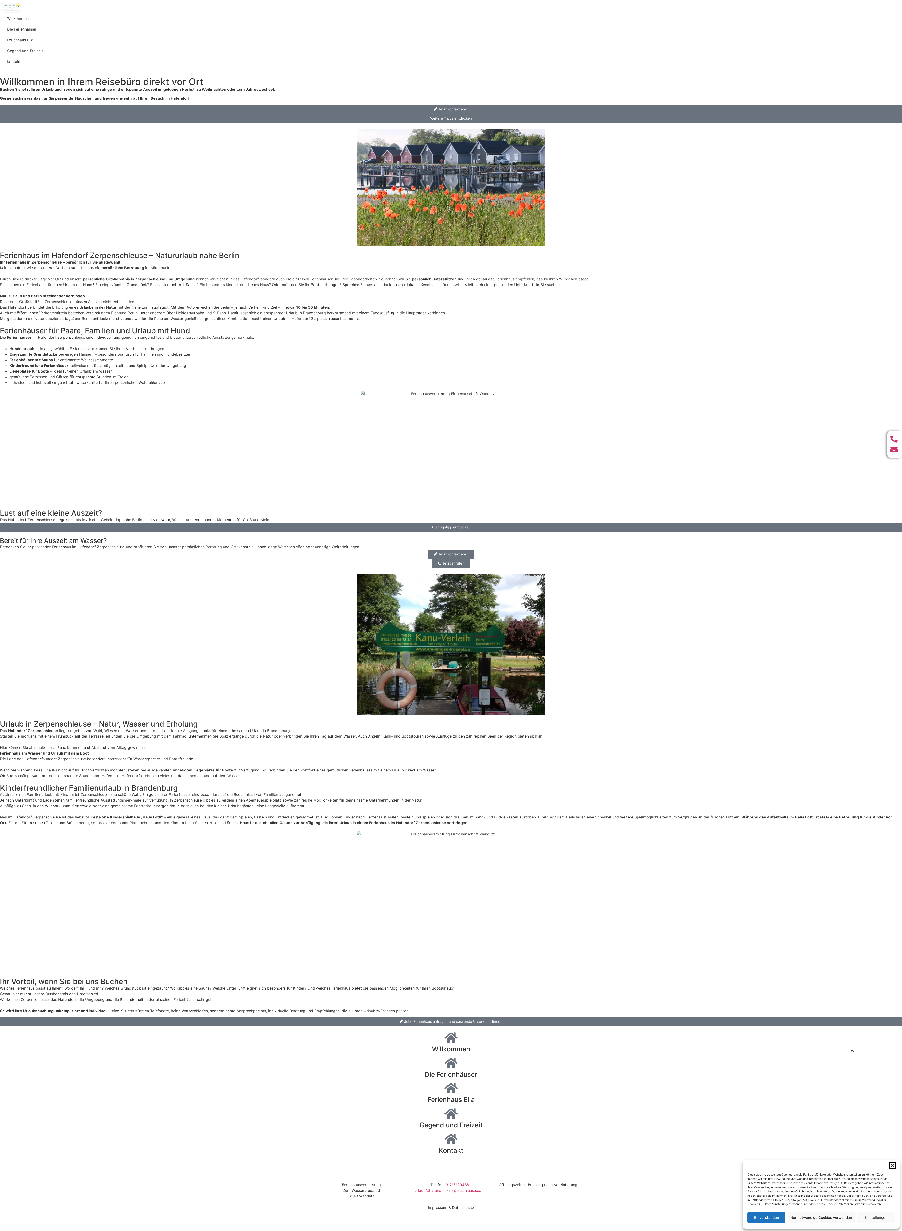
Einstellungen (875, 1217)
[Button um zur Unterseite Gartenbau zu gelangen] (451, 1037)
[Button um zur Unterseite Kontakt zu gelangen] (451, 1139)
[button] (892, 1165)
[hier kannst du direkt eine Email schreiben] (895, 449)
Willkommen (18, 18)
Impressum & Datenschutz (451, 1207)
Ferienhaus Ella (20, 40)
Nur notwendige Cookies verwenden (821, 1217)
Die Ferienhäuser (21, 29)
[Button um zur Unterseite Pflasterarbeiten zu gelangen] (451, 1063)
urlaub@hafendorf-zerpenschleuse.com (450, 1190)
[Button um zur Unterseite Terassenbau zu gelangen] (451, 1088)
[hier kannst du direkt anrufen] (895, 439)
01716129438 (457, 1184)
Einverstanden (766, 1217)
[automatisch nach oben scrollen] (852, 1051)
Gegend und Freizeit (25, 50)
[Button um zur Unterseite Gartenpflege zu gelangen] (451, 1113)
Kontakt (14, 61)
